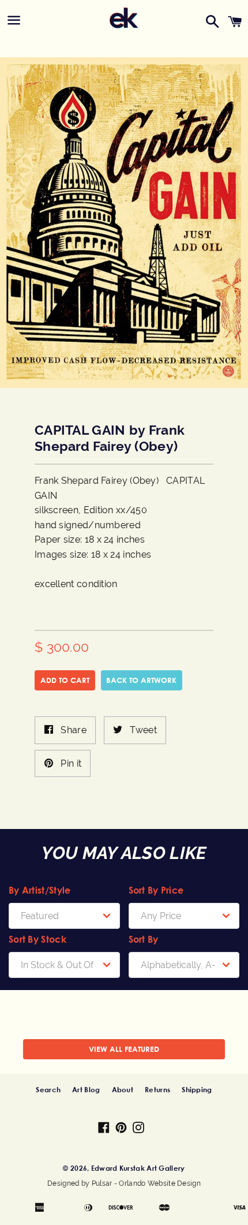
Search (48, 1089)
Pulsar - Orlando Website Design (146, 1183)
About (123, 1089)
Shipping (197, 1089)
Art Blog (86, 1089)
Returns (157, 1089)
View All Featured (124, 1049)
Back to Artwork (141, 680)
